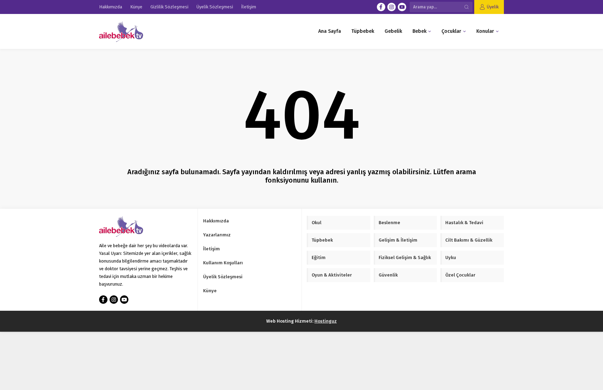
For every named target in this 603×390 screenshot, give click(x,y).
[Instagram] (391, 7)
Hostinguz (325, 321)
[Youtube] (402, 7)
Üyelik (493, 6)
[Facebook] (381, 7)
